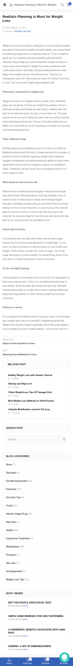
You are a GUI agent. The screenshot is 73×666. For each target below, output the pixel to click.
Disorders (11, 472)
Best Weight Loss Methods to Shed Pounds (31, 401)
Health (9, 530)
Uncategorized (14, 571)
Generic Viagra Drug (16, 513)
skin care (11, 563)
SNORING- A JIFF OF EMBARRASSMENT (29, 646)
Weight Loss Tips (23, 31)
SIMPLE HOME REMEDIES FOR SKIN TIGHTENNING (35, 616)
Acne (9, 464)
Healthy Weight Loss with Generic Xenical (30, 375)
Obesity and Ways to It (20, 383)
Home (9, 663)
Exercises (11, 489)
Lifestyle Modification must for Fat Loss (29, 409)
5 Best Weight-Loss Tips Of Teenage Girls (30, 392)
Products (11, 554)
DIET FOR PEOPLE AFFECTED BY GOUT (29, 602)
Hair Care (11, 522)
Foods (9, 505)
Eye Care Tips (13, 497)
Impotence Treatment (18, 538)
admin (25, 606)
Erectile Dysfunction (17, 481)
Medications (12, 546)
